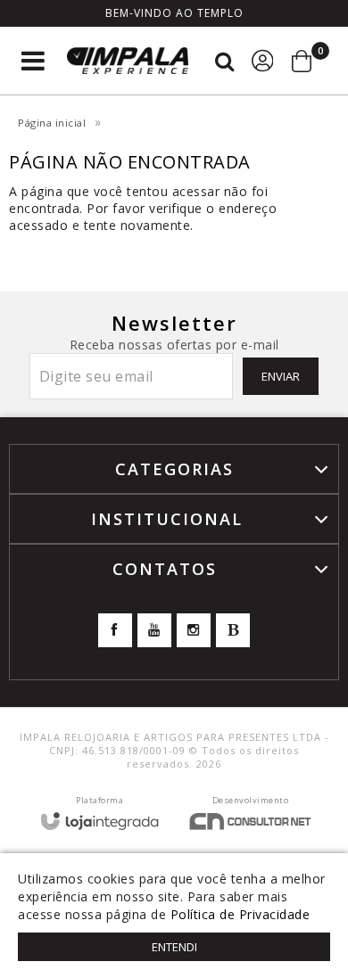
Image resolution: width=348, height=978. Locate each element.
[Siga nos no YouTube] (154, 630)
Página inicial (52, 122)
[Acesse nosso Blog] (233, 630)
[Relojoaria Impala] (127, 61)
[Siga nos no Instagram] (193, 630)
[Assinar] (281, 376)
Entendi (174, 947)
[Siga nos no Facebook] (115, 630)
